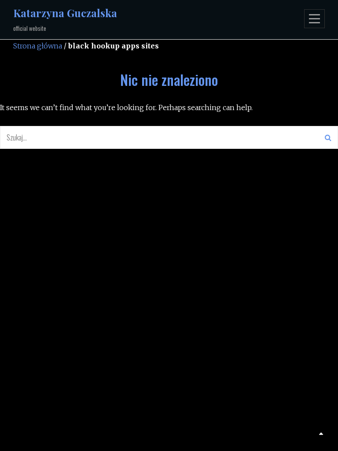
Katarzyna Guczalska (65, 13)
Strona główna (37, 45)
